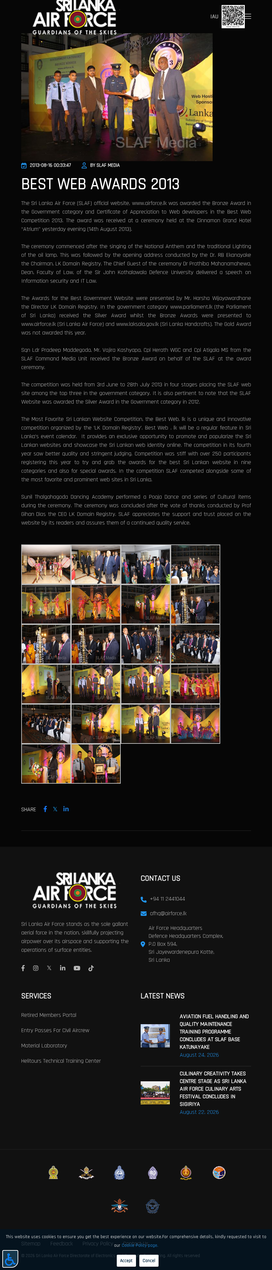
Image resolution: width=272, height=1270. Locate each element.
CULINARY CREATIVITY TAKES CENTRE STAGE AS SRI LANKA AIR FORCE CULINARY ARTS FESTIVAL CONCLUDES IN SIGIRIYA (213, 1089)
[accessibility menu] (10, 1259)
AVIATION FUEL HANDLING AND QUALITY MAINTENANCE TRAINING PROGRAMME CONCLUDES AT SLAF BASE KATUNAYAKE (214, 1032)
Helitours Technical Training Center (61, 1061)
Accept (126, 1261)
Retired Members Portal (48, 1015)
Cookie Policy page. (140, 1245)
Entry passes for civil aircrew (55, 1030)
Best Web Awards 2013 (100, 184)
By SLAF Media (105, 165)
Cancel (149, 1261)
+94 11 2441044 (167, 899)
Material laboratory (44, 1045)
